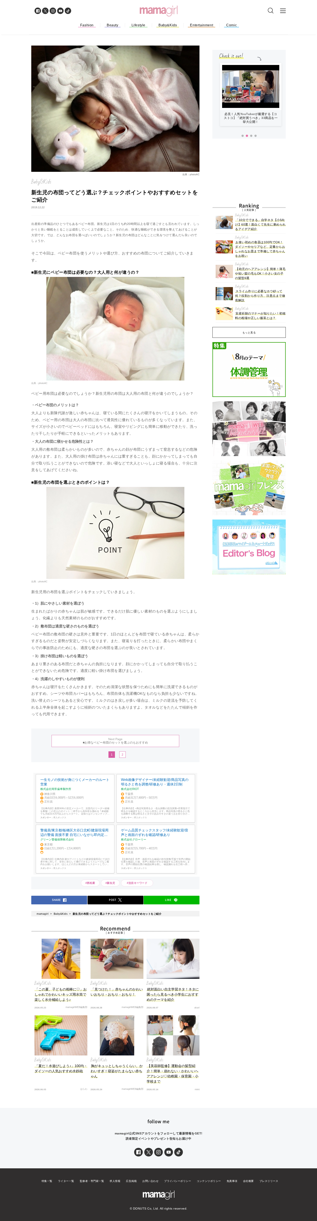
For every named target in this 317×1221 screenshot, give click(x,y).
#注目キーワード (138, 883)
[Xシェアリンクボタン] (148, 1152)
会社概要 (248, 1181)
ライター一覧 (66, 1181)
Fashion (87, 25)
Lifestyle (138, 25)
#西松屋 (90, 883)
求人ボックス (59, 817)
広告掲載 (131, 1181)
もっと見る (249, 332)
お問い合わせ (150, 1181)
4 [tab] (255, 135)
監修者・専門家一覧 (92, 1181)
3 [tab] (251, 135)
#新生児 (110, 883)
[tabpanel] (250, 94)
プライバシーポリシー (177, 1181)
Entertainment (201, 25)
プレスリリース (268, 1181)
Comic (231, 25)
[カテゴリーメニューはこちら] (283, 11)
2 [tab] (246, 135)
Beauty (112, 25)
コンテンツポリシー (209, 1181)
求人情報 (115, 1181)
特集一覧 (47, 1181)
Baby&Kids (167, 25)
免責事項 (232, 1181)
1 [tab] (242, 135)
